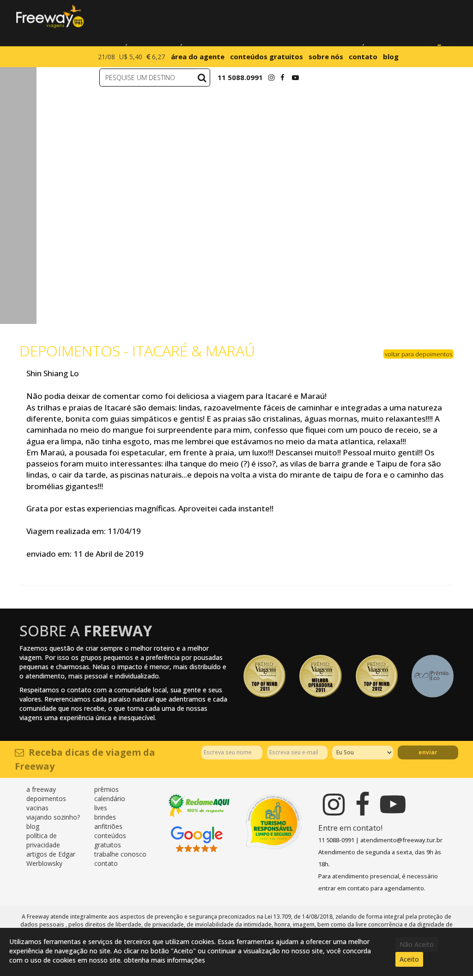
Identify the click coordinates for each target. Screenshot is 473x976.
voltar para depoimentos (418, 354)
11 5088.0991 (240, 77)
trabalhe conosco (120, 854)
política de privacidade (43, 840)
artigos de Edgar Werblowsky (50, 859)
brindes (105, 817)
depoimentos (46, 798)
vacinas (37, 807)
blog (391, 56)
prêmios (106, 789)
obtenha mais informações (164, 960)
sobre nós (326, 56)
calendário (109, 798)
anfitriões (108, 826)
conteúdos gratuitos (266, 56)
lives (100, 807)
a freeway (41, 789)
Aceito (409, 959)
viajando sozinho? (53, 817)
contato (363, 56)
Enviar (427, 752)
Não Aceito (417, 944)
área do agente (197, 56)
